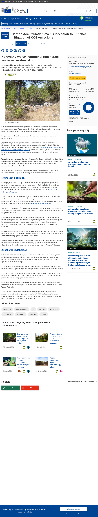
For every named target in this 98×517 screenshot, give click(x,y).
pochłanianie (7, 314)
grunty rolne (21, 314)
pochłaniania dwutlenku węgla (41, 203)
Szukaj (74, 24)
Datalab (67, 24)
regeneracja (54, 309)
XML (12, 388)
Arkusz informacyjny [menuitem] (8, 44)
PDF (31, 388)
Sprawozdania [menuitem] (32, 44)
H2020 (30, 28)
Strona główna (7, 24)
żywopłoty (33, 314)
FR (15, 50)
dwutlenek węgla (21, 309)
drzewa (43, 314)
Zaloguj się (47, 11)
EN (7, 50)
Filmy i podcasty (47, 24)
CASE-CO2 (7, 309)
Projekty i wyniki (35, 24)
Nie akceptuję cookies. (73, 514)
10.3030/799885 (74, 73)
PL (24, 50)
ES (11, 50)
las (33, 309)
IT (19, 50)
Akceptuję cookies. (73, 509)
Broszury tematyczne (21, 24)
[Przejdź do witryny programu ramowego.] (5, 35)
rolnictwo (42, 309)
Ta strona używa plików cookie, (13, 509)
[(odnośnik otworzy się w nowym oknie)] (16, 9)
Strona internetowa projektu (79, 67)
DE (3, 50)
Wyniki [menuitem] (43, 44)
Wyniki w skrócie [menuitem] (21, 44)
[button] (56, 11)
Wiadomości (59, 24)
